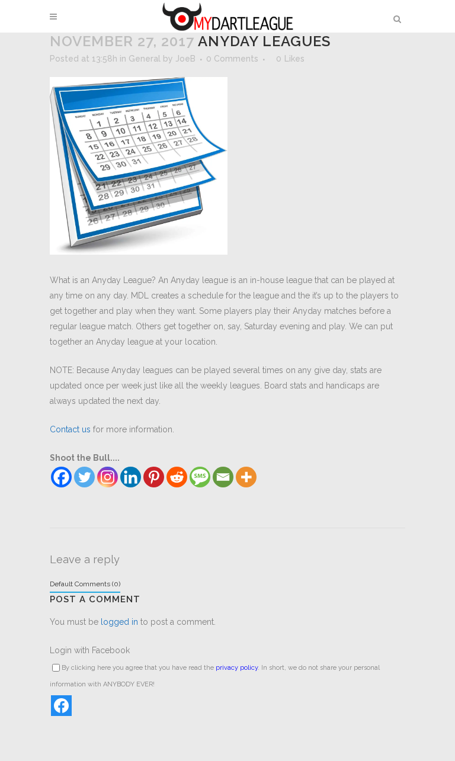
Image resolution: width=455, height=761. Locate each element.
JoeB (185, 58)
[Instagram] (107, 477)
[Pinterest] (153, 477)
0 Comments (232, 58)
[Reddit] (176, 477)
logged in (119, 622)
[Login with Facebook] (61, 705)
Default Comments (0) (85, 584)
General (145, 58)
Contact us (70, 429)
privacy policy (237, 668)
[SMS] (200, 477)
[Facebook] (61, 477)
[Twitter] (84, 477)
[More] (246, 477)
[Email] (223, 477)
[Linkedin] (130, 477)
